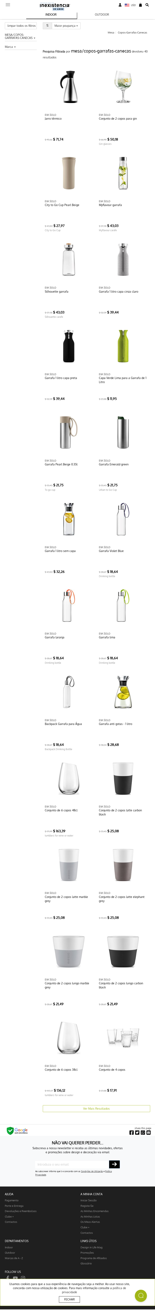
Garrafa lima (107, 637)
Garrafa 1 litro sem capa (60, 551)
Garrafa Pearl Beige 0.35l (61, 464)
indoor (9, 1247)
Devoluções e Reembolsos (21, 1211)
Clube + (9, 1216)
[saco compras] (140, 5)
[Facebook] (7, 1278)
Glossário (86, 1263)
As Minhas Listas (90, 1216)
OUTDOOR (102, 14)
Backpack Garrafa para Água (63, 724)
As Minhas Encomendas (95, 1211)
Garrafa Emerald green (114, 464)
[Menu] (8, 3)
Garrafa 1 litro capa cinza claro (118, 291)
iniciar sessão (89, 1200)
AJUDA (9, 1194)
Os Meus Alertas (90, 1221)
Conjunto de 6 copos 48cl (61, 810)
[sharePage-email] (148, 1132)
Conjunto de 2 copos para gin (118, 118)
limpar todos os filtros (21, 25)
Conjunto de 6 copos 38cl (61, 1069)
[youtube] (15, 1278)
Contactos (11, 1221)
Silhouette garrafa (56, 291)
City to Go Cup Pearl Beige (62, 205)
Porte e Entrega (14, 1205)
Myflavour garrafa (110, 205)
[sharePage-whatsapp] (143, 1132)
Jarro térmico (53, 118)
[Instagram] (23, 1278)
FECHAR (69, 1299)
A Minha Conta (92, 1194)
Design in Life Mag (92, 1247)
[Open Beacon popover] (141, 1296)
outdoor (10, 1252)
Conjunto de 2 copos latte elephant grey (122, 899)
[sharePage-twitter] (137, 1132)
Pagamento (12, 1200)
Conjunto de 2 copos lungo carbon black (121, 985)
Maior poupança (67, 25)
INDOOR (51, 14)
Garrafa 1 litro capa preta (61, 378)
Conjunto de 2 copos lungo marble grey (67, 985)
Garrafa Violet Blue (111, 551)
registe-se (87, 1205)
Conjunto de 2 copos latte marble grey (66, 899)
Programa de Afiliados (94, 1258)
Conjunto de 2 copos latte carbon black (120, 812)
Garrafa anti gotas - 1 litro (115, 724)
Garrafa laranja (54, 637)
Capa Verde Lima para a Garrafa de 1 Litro (122, 380)
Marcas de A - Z (14, 1258)
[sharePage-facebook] (131, 1132)
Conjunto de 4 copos (112, 1069)
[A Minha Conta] (120, 5)
